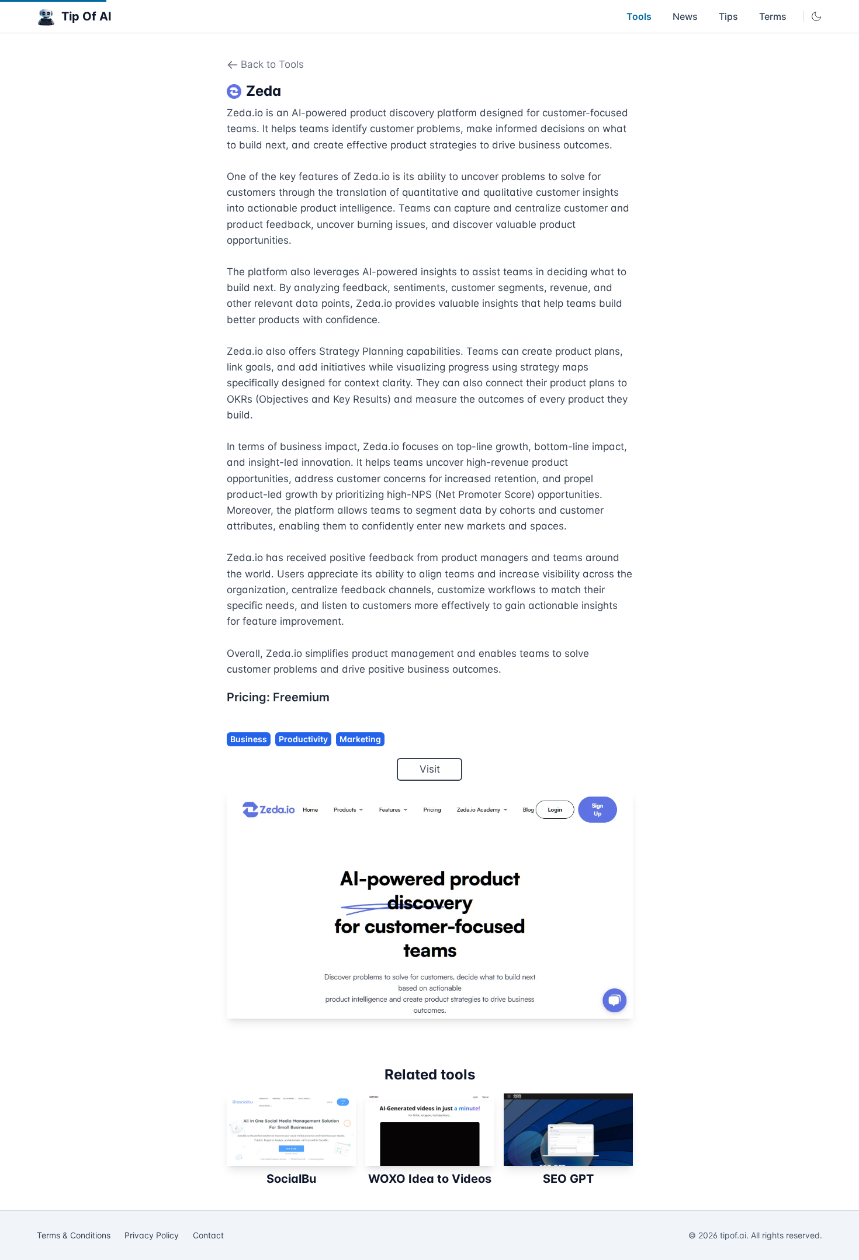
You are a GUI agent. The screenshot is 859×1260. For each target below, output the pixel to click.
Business (248, 739)
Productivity (303, 739)
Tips (728, 16)
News (685, 16)
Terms (773, 16)
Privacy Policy (151, 1235)
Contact (208, 1235)
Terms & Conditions (73, 1235)
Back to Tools (272, 64)
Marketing (360, 739)
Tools (639, 16)
